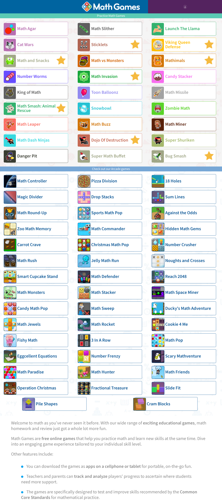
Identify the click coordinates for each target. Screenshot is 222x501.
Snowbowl (101, 108)
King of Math (29, 92)
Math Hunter (103, 372)
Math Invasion (104, 76)
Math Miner (175, 124)
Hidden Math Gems (183, 229)
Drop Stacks (102, 197)
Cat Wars (25, 45)
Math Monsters (31, 292)
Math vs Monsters (107, 60)
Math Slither (102, 29)
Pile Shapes (47, 404)
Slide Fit (173, 388)
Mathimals (175, 60)
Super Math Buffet (108, 156)
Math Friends (177, 372)
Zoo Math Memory (34, 229)
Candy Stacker (178, 76)
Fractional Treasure (109, 388)
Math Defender (105, 276)
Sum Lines (175, 197)
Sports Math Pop (106, 213)
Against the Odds (181, 213)
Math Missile (176, 92)
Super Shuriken (179, 140)
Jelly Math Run (105, 260)
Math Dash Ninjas (33, 140)
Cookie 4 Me (176, 324)
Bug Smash (175, 156)
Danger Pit (27, 156)
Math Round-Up (32, 213)
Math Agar (26, 29)
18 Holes (173, 181)
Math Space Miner (182, 292)
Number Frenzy (105, 356)
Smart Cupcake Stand (37, 276)
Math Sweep (102, 308)
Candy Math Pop (32, 308)
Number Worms (32, 76)
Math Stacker (103, 292)
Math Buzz (101, 124)
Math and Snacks (33, 60)
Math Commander (108, 229)
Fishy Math (27, 340)
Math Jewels (29, 324)
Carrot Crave (29, 245)
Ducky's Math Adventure (188, 308)
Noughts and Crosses (185, 260)
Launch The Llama (182, 29)
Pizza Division (104, 181)
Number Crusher (180, 245)
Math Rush (27, 260)
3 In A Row (101, 340)
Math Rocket (103, 324)
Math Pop (174, 340)
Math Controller (32, 181)
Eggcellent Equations (37, 356)
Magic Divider (30, 197)
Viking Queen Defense (177, 44)
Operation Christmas (36, 388)
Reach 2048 (176, 276)
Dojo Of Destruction (109, 140)
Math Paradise (30, 372)
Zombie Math (177, 108)
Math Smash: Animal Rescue (36, 108)
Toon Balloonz (104, 92)
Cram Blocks (158, 404)
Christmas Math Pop (110, 245)
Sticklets (99, 45)
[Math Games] (111, 6)
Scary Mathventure (183, 356)
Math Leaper (28, 124)
